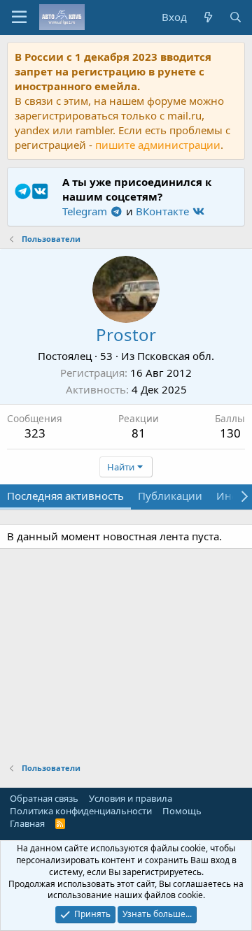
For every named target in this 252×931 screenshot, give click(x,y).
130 (230, 433)
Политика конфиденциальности (81, 810)
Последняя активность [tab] (65, 496)
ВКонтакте (164, 211)
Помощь (182, 810)
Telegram (86, 211)
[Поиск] (235, 17)
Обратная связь (44, 798)
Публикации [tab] (170, 496)
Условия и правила (130, 798)
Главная (27, 823)
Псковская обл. (175, 356)
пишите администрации (157, 145)
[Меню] (19, 17)
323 (35, 433)
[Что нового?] (207, 17)
